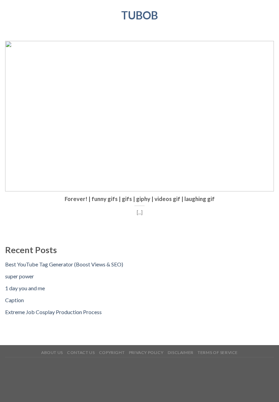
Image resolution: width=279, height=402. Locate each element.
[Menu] (9, 15)
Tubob (139, 15)
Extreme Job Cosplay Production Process (53, 312)
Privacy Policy (146, 352)
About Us (52, 352)
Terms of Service (218, 352)
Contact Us (81, 352)
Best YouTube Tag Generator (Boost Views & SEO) (64, 264)
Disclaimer (181, 352)
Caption (14, 300)
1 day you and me (25, 288)
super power (19, 276)
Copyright (112, 352)
